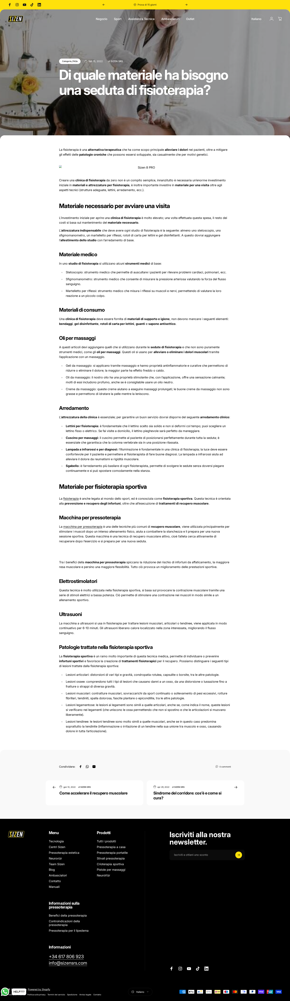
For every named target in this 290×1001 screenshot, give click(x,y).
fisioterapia (71, 498)
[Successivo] (186, 4)
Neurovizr (55, 858)
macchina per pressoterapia (82, 526)
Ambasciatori (58, 875)
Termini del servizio (56, 994)
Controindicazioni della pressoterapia (64, 923)
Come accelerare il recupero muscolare (93, 793)
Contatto (55, 881)
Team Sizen (57, 864)
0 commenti (225, 766)
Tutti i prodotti (106, 841)
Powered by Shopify (39, 989)
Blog (52, 869)
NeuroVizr (103, 875)
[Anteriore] (103, 4)
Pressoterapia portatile (112, 852)
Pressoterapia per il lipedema (69, 930)
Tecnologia (56, 841)
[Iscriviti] (238, 855)
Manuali (54, 887)
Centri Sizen (57, 847)
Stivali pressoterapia (111, 858)
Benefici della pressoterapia (68, 915)
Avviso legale (85, 994)
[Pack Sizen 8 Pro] (145, 167)
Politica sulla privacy (36, 994)
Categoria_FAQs (70, 61)
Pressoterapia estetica (64, 852)
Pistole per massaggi (111, 869)
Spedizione (72, 994)
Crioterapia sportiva (110, 864)
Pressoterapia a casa (111, 847)
